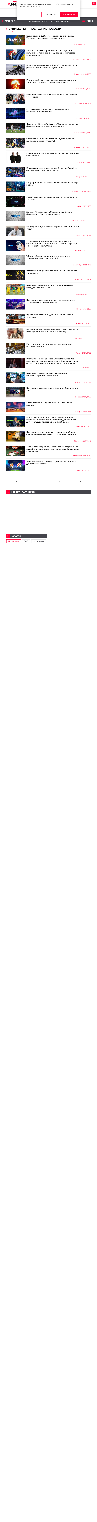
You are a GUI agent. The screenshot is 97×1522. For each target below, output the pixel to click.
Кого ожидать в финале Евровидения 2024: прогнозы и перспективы (48, 110)
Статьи (45, 21)
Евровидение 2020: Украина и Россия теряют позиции (49, 404)
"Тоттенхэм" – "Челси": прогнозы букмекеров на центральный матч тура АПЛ (50, 140)
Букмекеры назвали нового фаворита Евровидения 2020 (52, 389)
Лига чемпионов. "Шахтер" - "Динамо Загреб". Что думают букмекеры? (51, 462)
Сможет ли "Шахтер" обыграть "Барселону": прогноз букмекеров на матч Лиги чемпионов (52, 125)
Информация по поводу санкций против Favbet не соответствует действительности (51, 169)
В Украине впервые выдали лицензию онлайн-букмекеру (49, 316)
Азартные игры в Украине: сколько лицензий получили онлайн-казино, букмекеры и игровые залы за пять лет (50, 52)
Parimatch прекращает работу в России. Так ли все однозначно (51, 272)
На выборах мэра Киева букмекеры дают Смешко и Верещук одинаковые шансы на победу (52, 330)
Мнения (65, 21)
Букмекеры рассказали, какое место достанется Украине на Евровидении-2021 (50, 301)
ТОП (26, 541)
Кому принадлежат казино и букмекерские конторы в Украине (52, 184)
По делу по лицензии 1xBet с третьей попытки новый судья (52, 228)
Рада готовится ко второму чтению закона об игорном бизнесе (49, 345)
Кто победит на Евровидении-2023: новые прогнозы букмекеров (52, 154)
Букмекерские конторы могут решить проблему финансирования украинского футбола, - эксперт (51, 433)
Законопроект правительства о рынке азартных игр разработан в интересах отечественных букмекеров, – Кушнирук (52, 449)
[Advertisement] (48, 510)
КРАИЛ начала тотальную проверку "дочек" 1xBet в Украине (51, 198)
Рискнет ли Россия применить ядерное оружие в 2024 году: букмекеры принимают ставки (51, 81)
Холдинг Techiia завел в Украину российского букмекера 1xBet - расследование (49, 213)
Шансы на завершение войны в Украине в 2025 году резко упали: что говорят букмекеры (52, 66)
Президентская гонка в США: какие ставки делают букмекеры (51, 96)
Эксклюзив (34, 21)
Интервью (55, 21)
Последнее (13, 541)
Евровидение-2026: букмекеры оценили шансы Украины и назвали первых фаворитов (50, 37)
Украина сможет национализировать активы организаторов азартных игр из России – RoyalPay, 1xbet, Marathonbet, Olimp (51, 243)
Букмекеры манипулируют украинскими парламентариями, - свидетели (47, 374)
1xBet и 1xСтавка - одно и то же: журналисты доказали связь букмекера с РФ (48, 257)
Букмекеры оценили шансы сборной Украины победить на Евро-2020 (49, 286)
